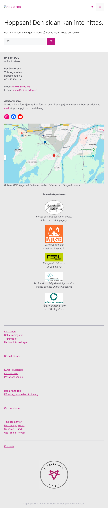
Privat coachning (13, 377)
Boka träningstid (13, 335)
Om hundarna (12, 408)
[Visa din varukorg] (92, 7)
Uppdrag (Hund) (13, 429)
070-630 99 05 (21, 86)
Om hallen (10, 331)
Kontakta (9, 446)
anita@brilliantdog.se (25, 90)
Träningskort (11, 338)
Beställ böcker (12, 356)
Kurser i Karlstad (13, 369)
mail (6, 108)
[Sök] (51, 41)
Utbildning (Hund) (14, 425)
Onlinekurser (11, 373)
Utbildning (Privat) (14, 432)
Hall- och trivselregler (16, 342)
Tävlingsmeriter (13, 421)
